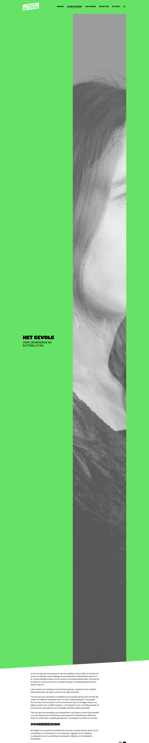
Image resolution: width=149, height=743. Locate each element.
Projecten (104, 6)
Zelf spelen (90, 6)
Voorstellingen (74, 6)
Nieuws (60, 6)
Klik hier (74, 733)
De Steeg (116, 6)
